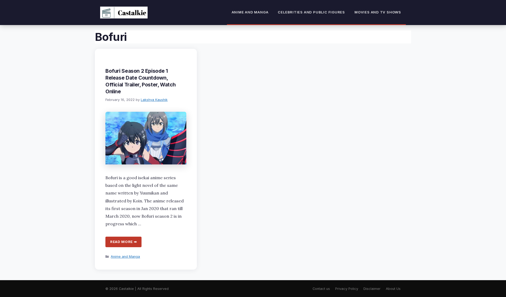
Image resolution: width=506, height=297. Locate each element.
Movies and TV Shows (377, 12)
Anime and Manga (250, 12)
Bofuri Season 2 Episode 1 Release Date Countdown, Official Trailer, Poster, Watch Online (140, 81)
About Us (393, 289)
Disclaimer (372, 289)
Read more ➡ (123, 242)
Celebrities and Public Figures (311, 12)
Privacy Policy (346, 289)
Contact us (321, 289)
